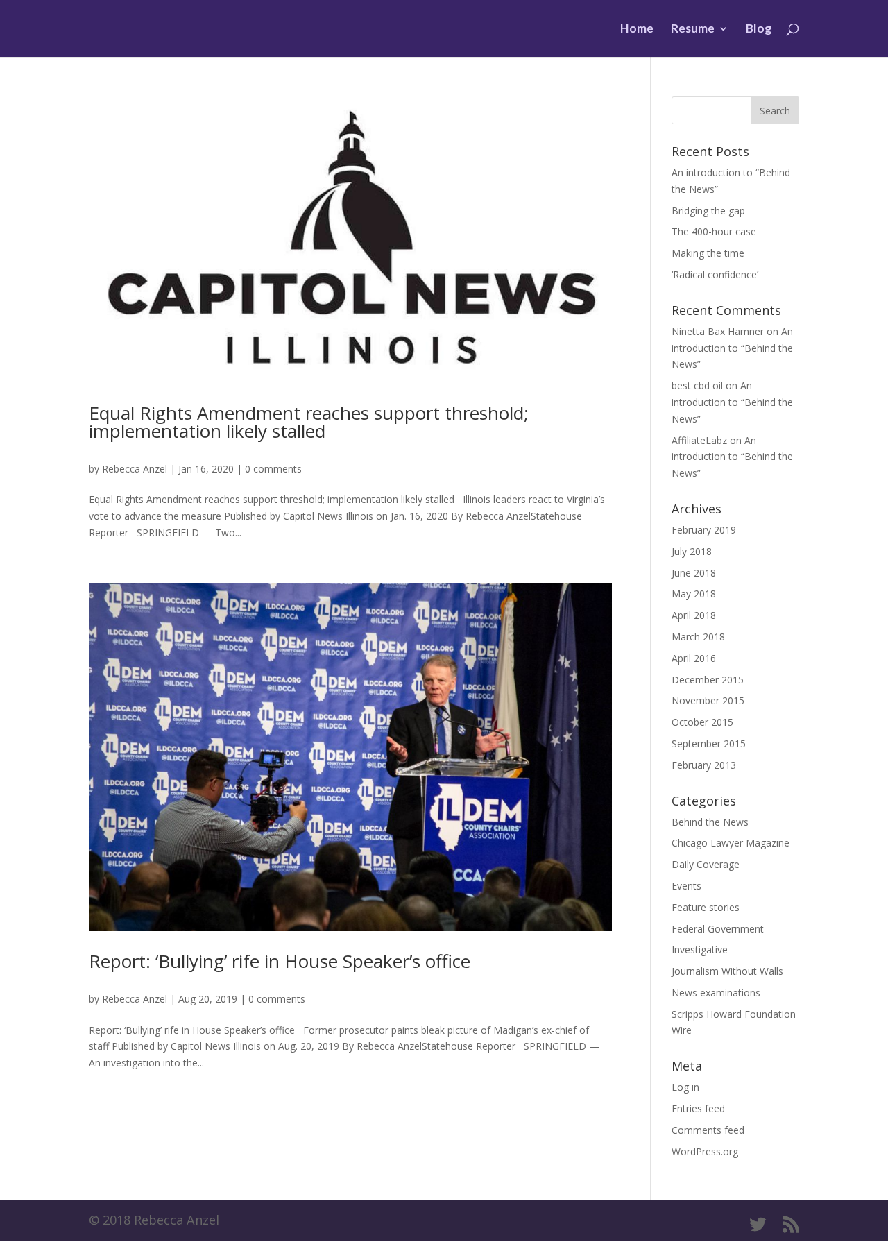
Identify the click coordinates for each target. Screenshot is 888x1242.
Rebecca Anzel (134, 468)
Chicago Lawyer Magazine (730, 842)
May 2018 (694, 593)
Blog (758, 29)
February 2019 (704, 529)
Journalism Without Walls (727, 971)
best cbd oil (697, 385)
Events (686, 885)
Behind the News (710, 821)
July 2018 (692, 551)
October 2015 (702, 722)
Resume (693, 29)
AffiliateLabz (699, 440)
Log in (685, 1087)
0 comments (273, 468)
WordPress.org (705, 1151)
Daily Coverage (706, 864)
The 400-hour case (714, 231)
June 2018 (694, 572)
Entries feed (698, 1108)
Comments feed (708, 1130)
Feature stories (706, 907)
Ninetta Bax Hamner (718, 331)
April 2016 (694, 658)
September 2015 (709, 743)
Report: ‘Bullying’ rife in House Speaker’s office (279, 960)
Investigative (700, 949)
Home (637, 29)
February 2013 (704, 765)
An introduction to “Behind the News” (732, 348)
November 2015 (708, 700)
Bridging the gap (708, 210)
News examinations (716, 992)
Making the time (708, 253)
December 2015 (708, 679)
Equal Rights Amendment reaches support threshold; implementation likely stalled (309, 421)
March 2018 (698, 636)
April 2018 (694, 615)
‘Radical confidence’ (715, 274)
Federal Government (718, 928)
